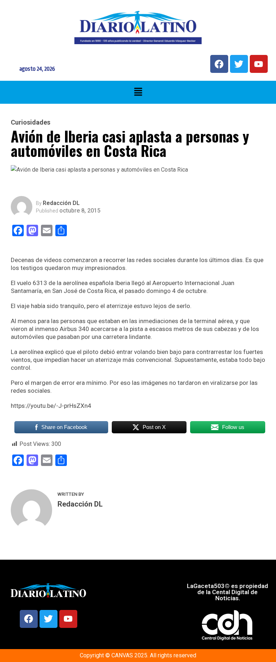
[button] (138, 92)
